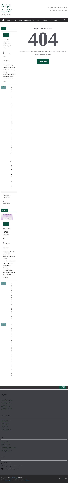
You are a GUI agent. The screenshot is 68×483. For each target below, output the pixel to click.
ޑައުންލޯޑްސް (45, 20)
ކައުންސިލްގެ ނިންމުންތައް (6, 421)
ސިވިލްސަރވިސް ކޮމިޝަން (6, 403)
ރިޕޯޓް (38, 20)
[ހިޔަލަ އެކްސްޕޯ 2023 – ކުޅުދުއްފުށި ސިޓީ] (9, 217)
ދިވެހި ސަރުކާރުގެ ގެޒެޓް (6, 406)
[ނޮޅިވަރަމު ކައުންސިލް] (3, 20)
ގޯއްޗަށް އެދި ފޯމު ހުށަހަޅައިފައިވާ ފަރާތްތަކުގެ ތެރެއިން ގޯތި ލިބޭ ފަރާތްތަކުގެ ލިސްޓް (7, 43)
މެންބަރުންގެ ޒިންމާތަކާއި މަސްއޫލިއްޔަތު (8, 448)
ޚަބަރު (16, 20)
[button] (11, 20)
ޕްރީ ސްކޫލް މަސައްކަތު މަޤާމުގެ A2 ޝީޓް (7, 196)
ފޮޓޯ (50, 20)
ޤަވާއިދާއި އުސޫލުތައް (5, 424)
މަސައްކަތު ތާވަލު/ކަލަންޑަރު (6, 430)
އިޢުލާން (20, 20)
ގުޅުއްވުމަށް (55, 20)
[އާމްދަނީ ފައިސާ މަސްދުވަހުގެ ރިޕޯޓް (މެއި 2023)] (5, 350)
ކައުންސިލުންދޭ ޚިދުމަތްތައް (6, 451)
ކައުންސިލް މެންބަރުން (5, 445)
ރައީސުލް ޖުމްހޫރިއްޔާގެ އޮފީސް (7, 400)
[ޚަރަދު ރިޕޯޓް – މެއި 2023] (5, 301)
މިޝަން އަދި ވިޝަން (5, 442)
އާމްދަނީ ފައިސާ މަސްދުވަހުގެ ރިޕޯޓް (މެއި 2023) (11, 343)
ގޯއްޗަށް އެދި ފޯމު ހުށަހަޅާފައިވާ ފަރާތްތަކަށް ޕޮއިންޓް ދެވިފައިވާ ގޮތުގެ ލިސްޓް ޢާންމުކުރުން (11, 124)
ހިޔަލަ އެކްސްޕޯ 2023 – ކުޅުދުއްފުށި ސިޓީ (7, 233)
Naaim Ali (7, 61)
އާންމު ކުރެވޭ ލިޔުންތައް (28, 20)
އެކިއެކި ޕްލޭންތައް (4, 427)
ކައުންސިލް (8, 20)
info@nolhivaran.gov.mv (59, 10)
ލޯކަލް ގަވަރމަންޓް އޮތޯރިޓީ (6, 409)
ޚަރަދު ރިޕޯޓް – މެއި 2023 (11, 294)
